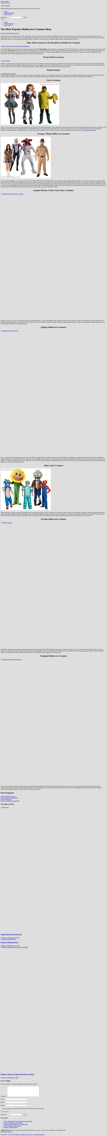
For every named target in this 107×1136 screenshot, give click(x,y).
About (5, 11)
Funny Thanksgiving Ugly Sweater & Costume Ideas (18, 1121)
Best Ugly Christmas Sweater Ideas (13, 1123)
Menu (2, 19)
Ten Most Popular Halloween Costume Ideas (16, 1124)
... (7, 1131)
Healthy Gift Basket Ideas (9, 942)
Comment (4, 1096)
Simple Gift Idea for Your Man (11, 934)
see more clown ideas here (89, 130)
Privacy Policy (8, 14)
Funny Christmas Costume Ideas (12, 1126)
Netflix (12, 181)
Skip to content (5, 1)
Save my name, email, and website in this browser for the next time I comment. (23, 1108)
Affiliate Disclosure (9, 13)
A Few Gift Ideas (5, 5)
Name (3, 1099)
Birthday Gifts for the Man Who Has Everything (17, 1074)
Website (3, 1105)
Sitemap (23, 1134)
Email (3, 1102)
